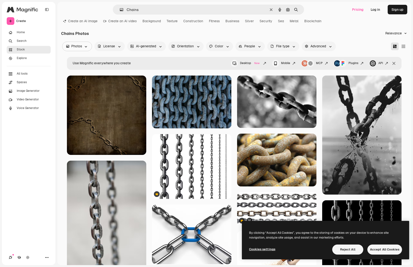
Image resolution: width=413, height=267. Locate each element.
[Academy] (19, 257)
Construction (193, 21)
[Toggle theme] (28, 257)
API (380, 63)
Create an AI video (122, 21)
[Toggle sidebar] (47, 9)
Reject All (347, 249)
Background (151, 21)
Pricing (358, 9)
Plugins (353, 63)
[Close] (394, 63)
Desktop (250, 63)
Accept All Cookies (384, 249)
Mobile (285, 63)
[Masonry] (395, 46)
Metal (294, 21)
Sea (281, 21)
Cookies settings (262, 249)
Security (266, 21)
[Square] (403, 46)
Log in (375, 9)
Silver (249, 21)
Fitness (214, 21)
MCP (319, 63)
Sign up (397, 9)
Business (232, 21)
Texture (172, 21)
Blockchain (312, 21)
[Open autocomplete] (119, 9)
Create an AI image (83, 21)
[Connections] (10, 257)
